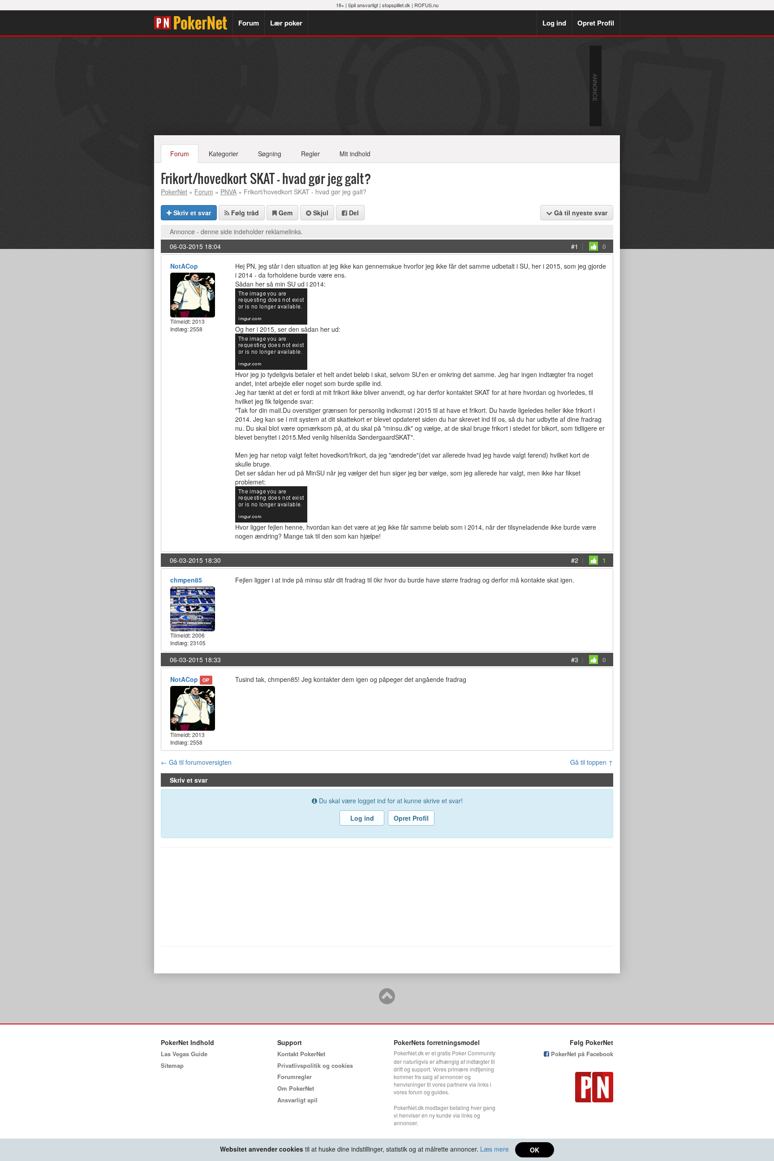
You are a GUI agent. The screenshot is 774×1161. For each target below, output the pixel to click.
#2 (574, 560)
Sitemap (172, 1065)
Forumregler (294, 1076)
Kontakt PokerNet (301, 1054)
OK (534, 1149)
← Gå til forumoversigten (196, 762)
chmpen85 (186, 579)
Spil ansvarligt (363, 5)
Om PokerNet (295, 1088)
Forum (248, 23)
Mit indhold (355, 153)
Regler (310, 153)
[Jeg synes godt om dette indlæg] (593, 246)
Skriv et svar (191, 212)
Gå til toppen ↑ (591, 762)
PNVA (228, 191)
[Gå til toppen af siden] (387, 1000)
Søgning (269, 153)
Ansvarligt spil (297, 1100)
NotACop (184, 265)
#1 (574, 246)
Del (353, 212)
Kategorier (223, 153)
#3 (574, 659)
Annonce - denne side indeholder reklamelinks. (236, 231)
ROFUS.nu (426, 5)
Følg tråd (244, 212)
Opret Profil (595, 23)
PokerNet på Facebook (581, 1054)
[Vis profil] (192, 294)
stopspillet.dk (396, 5)
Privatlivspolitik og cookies (315, 1065)
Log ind (554, 23)
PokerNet (193, 22)
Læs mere (494, 1148)
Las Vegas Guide (184, 1054)
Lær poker (286, 23)
